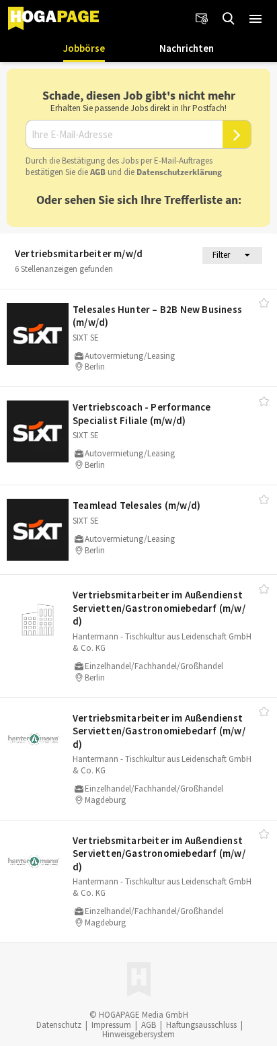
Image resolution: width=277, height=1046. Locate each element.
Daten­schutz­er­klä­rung (179, 172)
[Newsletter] (201, 18)
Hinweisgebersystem (138, 1034)
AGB (98, 172)
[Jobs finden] (228, 18)
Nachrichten (186, 48)
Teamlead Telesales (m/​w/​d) (136, 505)
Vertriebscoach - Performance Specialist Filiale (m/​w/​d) (142, 413)
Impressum (111, 1025)
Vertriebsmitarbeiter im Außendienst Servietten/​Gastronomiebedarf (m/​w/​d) (159, 607)
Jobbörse (84, 48)
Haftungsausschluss (201, 1025)
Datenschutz (58, 1025)
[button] (255, 18)
